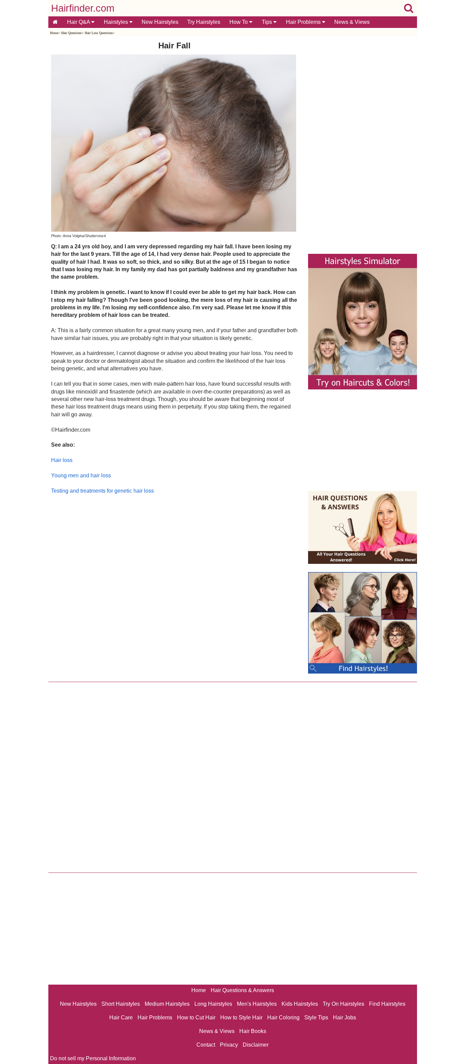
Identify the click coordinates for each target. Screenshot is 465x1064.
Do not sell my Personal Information (93, 1058)
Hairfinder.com (82, 8)
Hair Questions (71, 33)
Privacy (229, 1045)
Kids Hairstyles (300, 1004)
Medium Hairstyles (167, 1004)
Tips (267, 22)
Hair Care (121, 1017)
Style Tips (316, 1017)
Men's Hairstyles (257, 1004)
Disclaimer (256, 1045)
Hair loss (62, 460)
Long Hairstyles (213, 1004)
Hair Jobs (344, 1017)
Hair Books (252, 1031)
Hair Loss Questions (99, 33)
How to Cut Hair (196, 1017)
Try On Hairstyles (343, 1004)
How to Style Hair (241, 1017)
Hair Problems (304, 22)
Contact (205, 1045)
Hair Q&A (79, 22)
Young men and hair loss (81, 475)
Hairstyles (116, 22)
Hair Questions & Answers (242, 990)
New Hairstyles (160, 22)
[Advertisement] (174, 568)
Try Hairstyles (203, 22)
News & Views (352, 22)
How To (239, 22)
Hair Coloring (283, 1017)
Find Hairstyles (387, 1004)
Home (54, 33)
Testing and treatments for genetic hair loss (102, 491)
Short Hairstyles (120, 1004)
